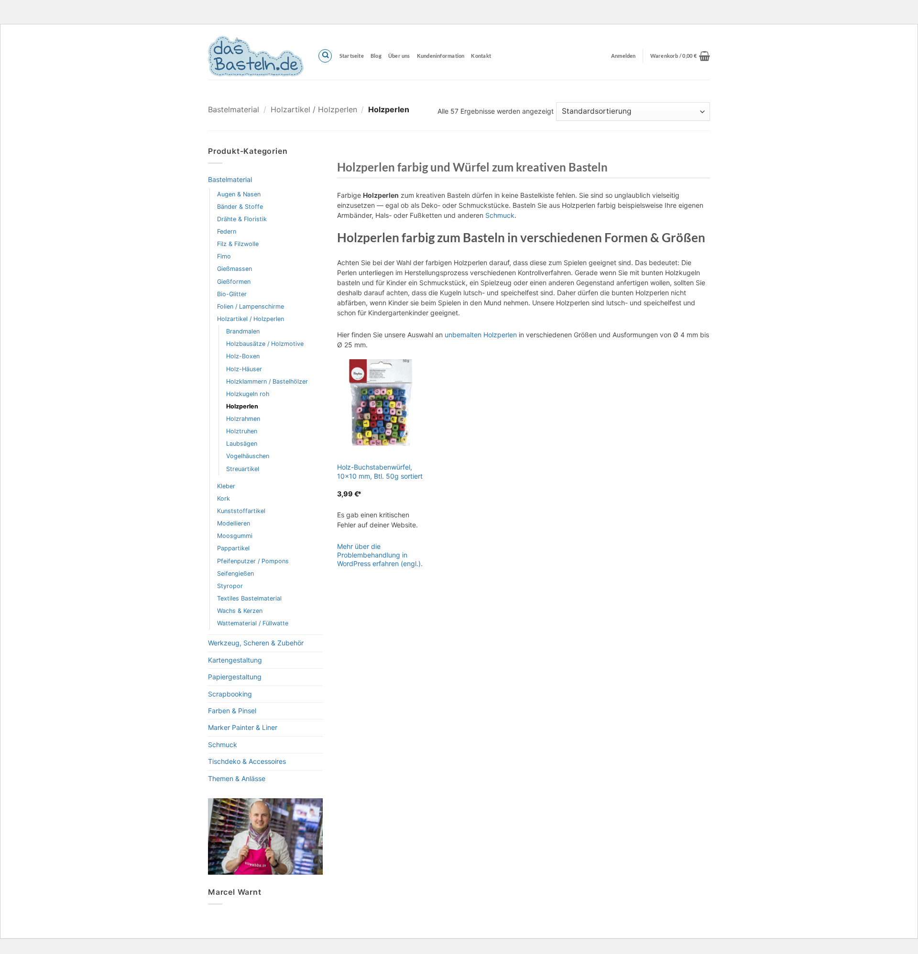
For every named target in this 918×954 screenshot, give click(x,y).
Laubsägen (241, 443)
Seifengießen (235, 573)
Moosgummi (234, 535)
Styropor (230, 586)
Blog (376, 56)
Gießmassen (234, 268)
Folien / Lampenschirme (250, 306)
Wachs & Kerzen (239, 610)
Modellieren (233, 523)
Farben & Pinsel (232, 711)
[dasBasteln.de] (256, 56)
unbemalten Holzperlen (481, 335)
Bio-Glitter (232, 294)
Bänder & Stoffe (240, 206)
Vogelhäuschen (247, 456)
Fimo (224, 256)
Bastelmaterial (233, 109)
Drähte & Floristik (242, 219)
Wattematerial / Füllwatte (252, 623)
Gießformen (234, 281)
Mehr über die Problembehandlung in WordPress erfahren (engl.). (380, 555)
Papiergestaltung (235, 677)
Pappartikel (233, 548)
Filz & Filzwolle (238, 243)
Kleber (226, 486)
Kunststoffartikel (241, 511)
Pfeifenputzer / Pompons (253, 561)
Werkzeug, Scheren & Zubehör (256, 643)
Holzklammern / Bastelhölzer (267, 381)
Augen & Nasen (239, 194)
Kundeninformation (441, 56)
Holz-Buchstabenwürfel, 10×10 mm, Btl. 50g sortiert (380, 471)
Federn (226, 231)
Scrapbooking (230, 694)
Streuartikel (242, 468)
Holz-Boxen (243, 356)
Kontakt (481, 56)
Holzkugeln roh (247, 393)
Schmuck (222, 744)
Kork (223, 498)
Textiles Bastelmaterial (249, 598)
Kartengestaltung (235, 660)
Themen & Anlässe (236, 778)
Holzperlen (242, 406)
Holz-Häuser (244, 369)
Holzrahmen (243, 418)
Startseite (351, 56)
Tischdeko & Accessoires (247, 761)
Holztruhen (241, 431)
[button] (680, 55)
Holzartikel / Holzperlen (314, 109)
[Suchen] (325, 56)
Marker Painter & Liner (242, 727)
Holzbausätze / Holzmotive (265, 343)
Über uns (399, 56)
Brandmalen (243, 331)
